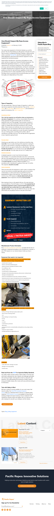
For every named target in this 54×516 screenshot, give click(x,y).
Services (32, 504)
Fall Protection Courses (12, 394)
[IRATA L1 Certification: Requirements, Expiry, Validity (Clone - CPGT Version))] (9, 433)
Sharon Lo (9, 45)
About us (44, 504)
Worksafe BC (13, 55)
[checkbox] (44, 66)
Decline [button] (46, 8)
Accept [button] (42, 8)
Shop (49, 504)
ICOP (14, 373)
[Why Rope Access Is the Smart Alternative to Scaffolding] (9, 455)
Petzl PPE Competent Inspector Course (14, 391)
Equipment (14, 411)
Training (37, 504)
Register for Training (7, 404)
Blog (6, 411)
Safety (9, 411)
